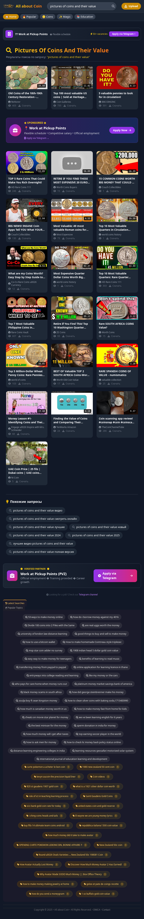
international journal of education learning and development (73, 759)
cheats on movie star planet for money (46, 717)
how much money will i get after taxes (47, 734)
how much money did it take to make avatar (72, 835)
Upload (133, 6)
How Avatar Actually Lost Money (38, 864)
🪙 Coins (47, 16)
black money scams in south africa (42, 692)
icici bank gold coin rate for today (45, 806)
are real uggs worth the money (101, 625)
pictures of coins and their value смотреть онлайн (44, 519)
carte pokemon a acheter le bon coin (47, 766)
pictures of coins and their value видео (37, 510)
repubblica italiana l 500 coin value (101, 825)
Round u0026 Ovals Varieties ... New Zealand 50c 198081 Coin (72, 854)
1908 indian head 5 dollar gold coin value (95, 650)
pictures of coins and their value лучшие (38, 527)
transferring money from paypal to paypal (42, 667)
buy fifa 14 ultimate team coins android (45, 825)
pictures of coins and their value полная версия (43, 552)
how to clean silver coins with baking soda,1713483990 (97, 700)
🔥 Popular (29, 16)
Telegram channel (88, 594)
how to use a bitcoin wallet (40, 642)
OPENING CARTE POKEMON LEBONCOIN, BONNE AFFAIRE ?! (52, 845)
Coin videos (100, 776)
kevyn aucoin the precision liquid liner (58, 776)
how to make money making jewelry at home (47, 884)
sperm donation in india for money (96, 725)
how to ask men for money (41, 742)
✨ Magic (65, 16)
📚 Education (85, 16)
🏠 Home (10, 16)
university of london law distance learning (43, 633)
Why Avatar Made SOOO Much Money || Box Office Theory (72, 874)
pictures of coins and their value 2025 (95, 535)
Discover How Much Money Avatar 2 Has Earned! (98, 864)
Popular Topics (15, 607)
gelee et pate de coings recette (104, 884)
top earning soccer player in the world (99, 734)
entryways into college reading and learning (53, 675)
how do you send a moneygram (49, 893)
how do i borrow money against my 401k (96, 617)
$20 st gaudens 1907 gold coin (44, 786)
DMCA (96, 909)
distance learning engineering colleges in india (39, 750)
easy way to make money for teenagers (49, 658)
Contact (106, 909)
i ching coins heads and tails (45, 815)
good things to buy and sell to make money (101, 633)
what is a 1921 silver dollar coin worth (97, 786)
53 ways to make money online (45, 617)
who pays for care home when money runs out (40, 683)
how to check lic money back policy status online (93, 742)
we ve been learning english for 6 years (100, 717)
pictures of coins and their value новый (101, 527)
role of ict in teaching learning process (50, 796)
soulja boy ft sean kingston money (37, 700)
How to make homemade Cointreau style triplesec (93, 642)
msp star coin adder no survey (45, 650)
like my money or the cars (103, 675)
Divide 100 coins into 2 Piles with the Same (50, 625)
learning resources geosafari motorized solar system (104, 750)
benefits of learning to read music (100, 658)
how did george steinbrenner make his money (97, 692)
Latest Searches (15, 603)
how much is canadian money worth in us (43, 708)
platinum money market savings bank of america (104, 683)
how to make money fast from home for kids (101, 708)
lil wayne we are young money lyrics (95, 815)
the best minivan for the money (48, 725)
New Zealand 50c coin (112, 845)
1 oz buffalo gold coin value (97, 893)
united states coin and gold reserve (98, 806)
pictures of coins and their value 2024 (36, 535)
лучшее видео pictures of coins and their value (42, 543)
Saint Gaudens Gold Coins (101, 796)
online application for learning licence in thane (102, 667)
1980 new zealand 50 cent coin (100, 766)
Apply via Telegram (109, 575)
